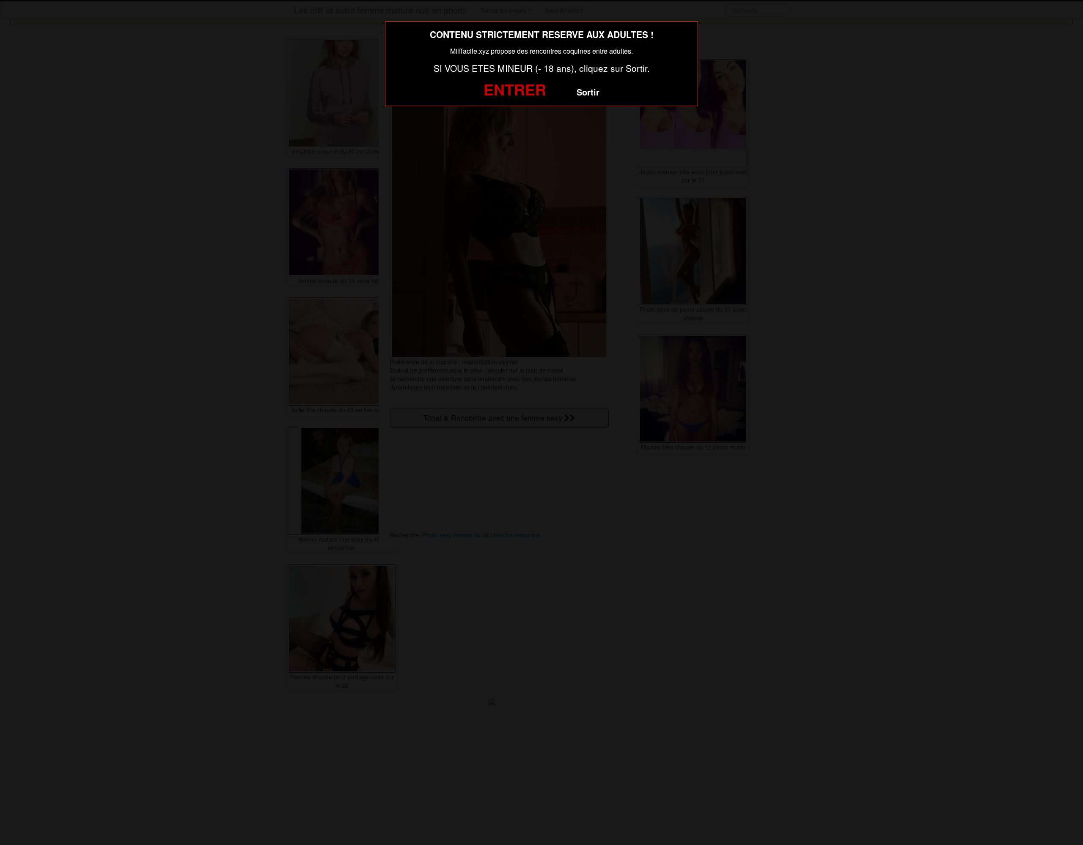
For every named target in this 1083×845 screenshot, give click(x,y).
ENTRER (515, 89)
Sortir (588, 92)
